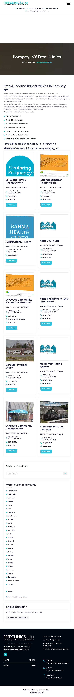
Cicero (10, 505)
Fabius (10, 523)
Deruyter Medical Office (16, 366)
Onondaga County (25, 485)
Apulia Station (12, 491)
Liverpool (11, 541)
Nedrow (10, 566)
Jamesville (11, 530)
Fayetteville (11, 527)
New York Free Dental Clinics (17, 617)
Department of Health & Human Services (56, 649)
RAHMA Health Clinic (18, 241)
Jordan (10, 534)
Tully (9, 588)
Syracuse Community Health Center (19, 427)
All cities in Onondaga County (18, 597)
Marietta (10, 552)
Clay (9, 509)
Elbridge (10, 519)
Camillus (10, 501)
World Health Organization (51, 640)
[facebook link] (5, 654)
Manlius (10, 545)
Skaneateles (12, 577)
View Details (11, 204)
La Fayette (11, 537)
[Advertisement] (37, 28)
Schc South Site (49, 240)
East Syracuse (12, 516)
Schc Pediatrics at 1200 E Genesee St (54, 300)
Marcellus (11, 548)
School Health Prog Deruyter (52, 428)
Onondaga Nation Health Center (51, 181)
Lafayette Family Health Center (16, 181)
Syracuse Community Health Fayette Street (19, 301)
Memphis (11, 555)
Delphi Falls (11, 512)
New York (31, 62)
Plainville (11, 570)
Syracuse (11, 584)
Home (24, 62)
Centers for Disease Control (52, 636)
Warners (10, 591)
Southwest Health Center (51, 365)
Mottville (10, 563)
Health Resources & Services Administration (52, 645)
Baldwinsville (12, 494)
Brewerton (11, 498)
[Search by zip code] (65, 473)
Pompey (10, 573)
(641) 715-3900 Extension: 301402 (47, 8)
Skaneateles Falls (14, 581)
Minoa (10, 559)
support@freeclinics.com (40, 11)
